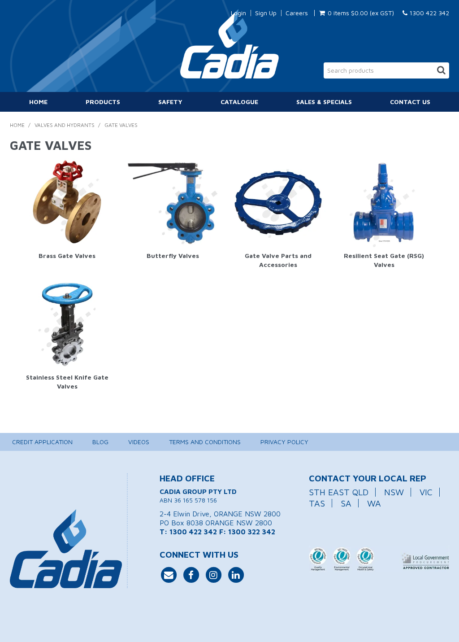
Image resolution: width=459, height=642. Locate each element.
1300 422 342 (428, 13)
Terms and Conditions (205, 441)
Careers (297, 13)
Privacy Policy (284, 441)
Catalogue (239, 101)
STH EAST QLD (338, 492)
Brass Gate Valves (67, 255)
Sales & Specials (324, 101)
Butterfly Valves (173, 255)
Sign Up (266, 13)
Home (38, 101)
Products (103, 101)
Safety (170, 101)
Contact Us (410, 101)
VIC (426, 492)
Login (238, 13)
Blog (100, 441)
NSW (394, 492)
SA (346, 503)
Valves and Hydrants (65, 125)
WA (374, 503)
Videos (138, 441)
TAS (317, 503)
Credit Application (42, 441)
